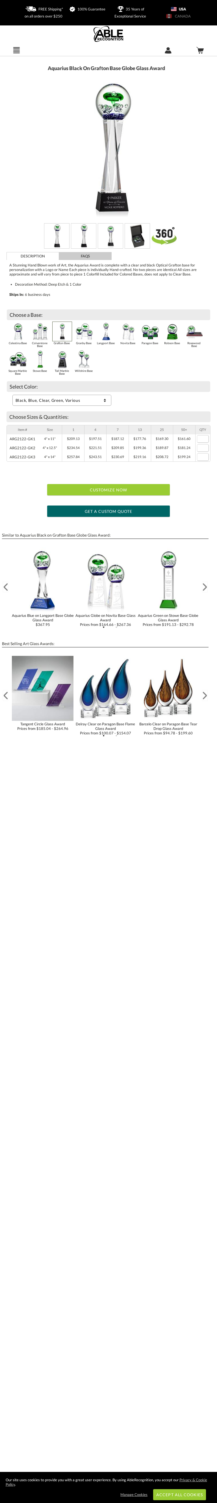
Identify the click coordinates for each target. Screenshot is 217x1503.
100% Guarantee (91, 9)
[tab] (32, 256)
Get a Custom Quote (109, 511)
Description (33, 256)
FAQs (85, 256)
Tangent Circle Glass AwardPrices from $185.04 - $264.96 (42, 726)
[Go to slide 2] (116, 627)
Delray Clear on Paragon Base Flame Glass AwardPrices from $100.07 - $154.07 (105, 728)
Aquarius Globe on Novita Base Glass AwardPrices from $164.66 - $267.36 (105, 620)
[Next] (205, 587)
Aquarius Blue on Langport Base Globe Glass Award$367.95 (43, 620)
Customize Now (108, 489)
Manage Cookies (133, 1494)
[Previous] (5, 587)
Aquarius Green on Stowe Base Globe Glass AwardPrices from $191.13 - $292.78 (168, 620)
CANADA (182, 16)
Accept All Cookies (179, 1494)
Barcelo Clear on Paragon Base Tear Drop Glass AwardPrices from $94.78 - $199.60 (168, 728)
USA (182, 9)
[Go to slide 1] (104, 627)
